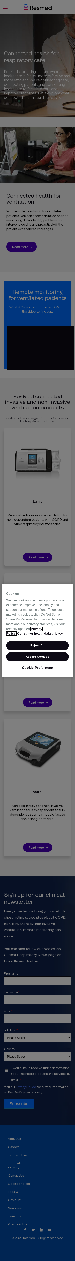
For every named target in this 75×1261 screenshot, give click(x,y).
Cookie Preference (37, 667)
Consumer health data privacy (40, 633)
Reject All (37, 645)
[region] (37, 630)
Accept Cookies (37, 656)
